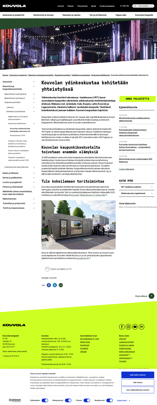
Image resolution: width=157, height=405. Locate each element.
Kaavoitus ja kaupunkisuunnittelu (40, 75)
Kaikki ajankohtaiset (127, 352)
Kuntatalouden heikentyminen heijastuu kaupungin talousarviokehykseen (133, 132)
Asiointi (61, 6)
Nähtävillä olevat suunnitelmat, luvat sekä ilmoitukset (17, 192)
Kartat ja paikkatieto (12, 177)
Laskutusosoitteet (126, 342)
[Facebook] (49, 285)
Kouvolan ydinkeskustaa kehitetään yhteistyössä (20, 130)
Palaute (70, 6)
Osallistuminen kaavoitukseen (16, 167)
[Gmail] (61, 285)
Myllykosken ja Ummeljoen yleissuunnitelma (18, 118)
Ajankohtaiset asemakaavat (15, 94)
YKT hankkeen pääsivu (131, 187)
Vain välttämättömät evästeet (137, 390)
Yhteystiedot (82, 6)
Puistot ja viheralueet (13, 187)
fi (121, 6)
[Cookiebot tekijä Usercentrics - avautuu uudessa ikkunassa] (15, 400)
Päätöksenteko (125, 348)
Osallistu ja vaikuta (126, 345)
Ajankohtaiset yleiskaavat (14, 98)
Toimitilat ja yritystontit (14, 203)
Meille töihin (85, 342)
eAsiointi (122, 339)
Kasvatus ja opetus (71, 15)
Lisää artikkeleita (126, 169)
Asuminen (7, 81)
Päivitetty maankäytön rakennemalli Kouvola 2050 (18, 158)
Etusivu (5, 75)
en (124, 6)
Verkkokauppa (124, 358)
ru (128, 6)
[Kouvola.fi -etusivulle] (15, 325)
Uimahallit (84, 348)
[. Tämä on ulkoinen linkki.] (55, 285)
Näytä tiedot (122, 400)
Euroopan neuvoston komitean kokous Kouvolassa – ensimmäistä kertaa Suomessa (134, 147)
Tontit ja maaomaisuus (13, 208)
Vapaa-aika (121, 15)
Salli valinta (137, 382)
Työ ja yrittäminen (98, 15)
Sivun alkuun (141, 296)
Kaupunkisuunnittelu (62, 75)
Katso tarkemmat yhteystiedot (15, 351)
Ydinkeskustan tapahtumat (133, 193)
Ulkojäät (83, 352)
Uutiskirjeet (123, 355)
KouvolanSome (82, 258)
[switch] (68, 400)
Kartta (93, 6)
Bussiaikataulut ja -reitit (89, 339)
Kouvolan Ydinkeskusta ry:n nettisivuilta (88, 195)
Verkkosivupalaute (107, 6)
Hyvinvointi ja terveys (43, 15)
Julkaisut (10, 107)
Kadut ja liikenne (10, 173)
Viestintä (122, 361)
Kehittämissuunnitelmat (81, 75)
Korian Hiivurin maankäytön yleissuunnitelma (18, 152)
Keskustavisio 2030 (17, 135)
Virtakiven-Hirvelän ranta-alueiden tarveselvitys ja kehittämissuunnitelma (17, 144)
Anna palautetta (137, 98)
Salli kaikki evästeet (138, 375)
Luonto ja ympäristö (12, 182)
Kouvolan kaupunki (144, 15)
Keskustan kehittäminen (100, 75)
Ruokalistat (84, 345)
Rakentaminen (9, 199)
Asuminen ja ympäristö (13, 15)
